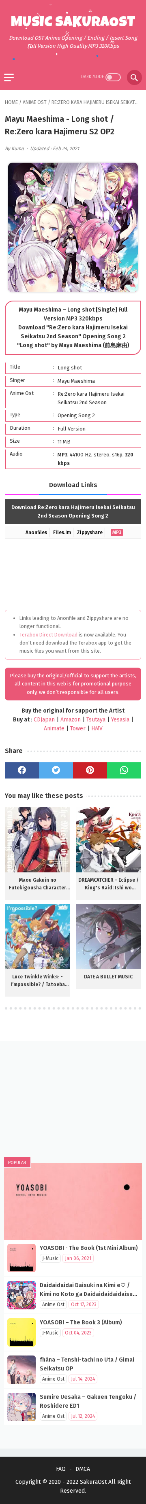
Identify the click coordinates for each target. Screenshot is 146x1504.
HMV (97, 728)
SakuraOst (93, 1482)
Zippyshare (90, 532)
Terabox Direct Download (48, 635)
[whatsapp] (124, 770)
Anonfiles (36, 532)
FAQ (61, 1469)
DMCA (82, 1469)
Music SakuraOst (73, 23)
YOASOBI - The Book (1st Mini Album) (89, 1248)
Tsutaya (95, 719)
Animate (54, 728)
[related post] (37, 839)
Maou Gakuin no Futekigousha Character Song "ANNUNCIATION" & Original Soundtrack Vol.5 (38, 884)
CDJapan (44, 719)
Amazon (70, 719)
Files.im (62, 532)
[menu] (9, 77)
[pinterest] (90, 770)
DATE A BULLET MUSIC (108, 977)
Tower (78, 728)
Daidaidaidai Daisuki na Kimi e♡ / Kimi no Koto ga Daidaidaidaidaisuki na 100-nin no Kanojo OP (88, 1294)
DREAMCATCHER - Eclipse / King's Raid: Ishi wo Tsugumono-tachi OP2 (108, 884)
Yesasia (120, 719)
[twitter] (56, 770)
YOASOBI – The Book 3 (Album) (81, 1322)
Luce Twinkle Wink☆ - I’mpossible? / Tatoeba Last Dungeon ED (38, 981)
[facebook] (22, 770)
